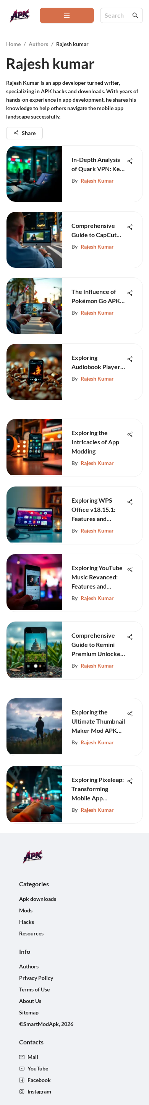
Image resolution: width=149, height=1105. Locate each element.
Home (13, 44)
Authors (38, 44)
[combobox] (118, 15)
